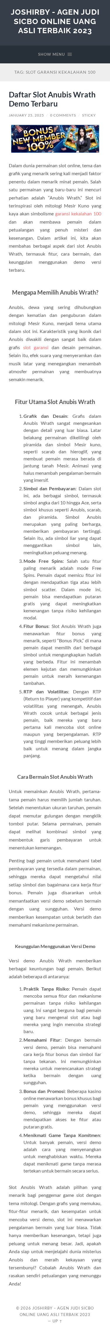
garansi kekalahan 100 (78, 213)
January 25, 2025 (26, 115)
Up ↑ (57, 1321)
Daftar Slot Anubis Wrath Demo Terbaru (52, 99)
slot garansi (36, 347)
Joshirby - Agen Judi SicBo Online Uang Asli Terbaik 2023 (55, 21)
